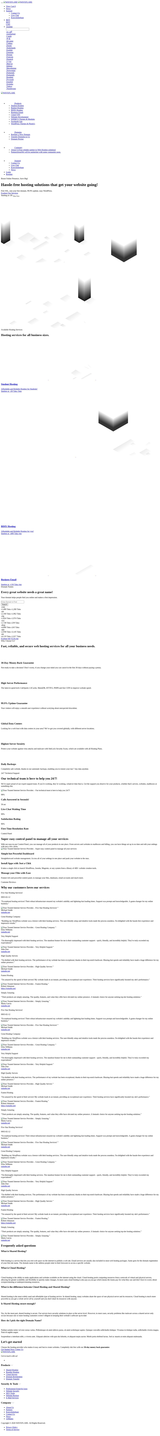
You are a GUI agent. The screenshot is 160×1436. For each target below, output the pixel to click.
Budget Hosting (17, 108)
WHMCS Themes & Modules (23, 119)
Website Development (19, 117)
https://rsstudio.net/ (8, 988)
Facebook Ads (16, 121)
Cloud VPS (15, 115)
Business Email (17, 112)
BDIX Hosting (17, 110)
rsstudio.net (5, 912)
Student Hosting (17, 106)
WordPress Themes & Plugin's (23, 124)
